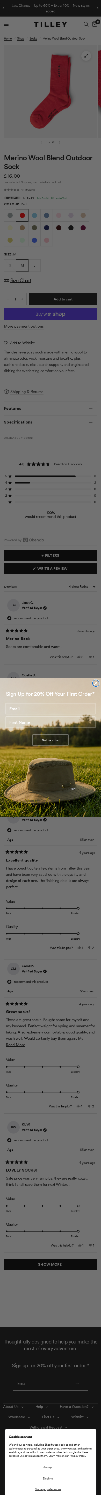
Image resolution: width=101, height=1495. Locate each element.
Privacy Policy (77, 1456)
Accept (48, 1467)
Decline (48, 1478)
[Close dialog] (95, 683)
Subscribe (50, 740)
